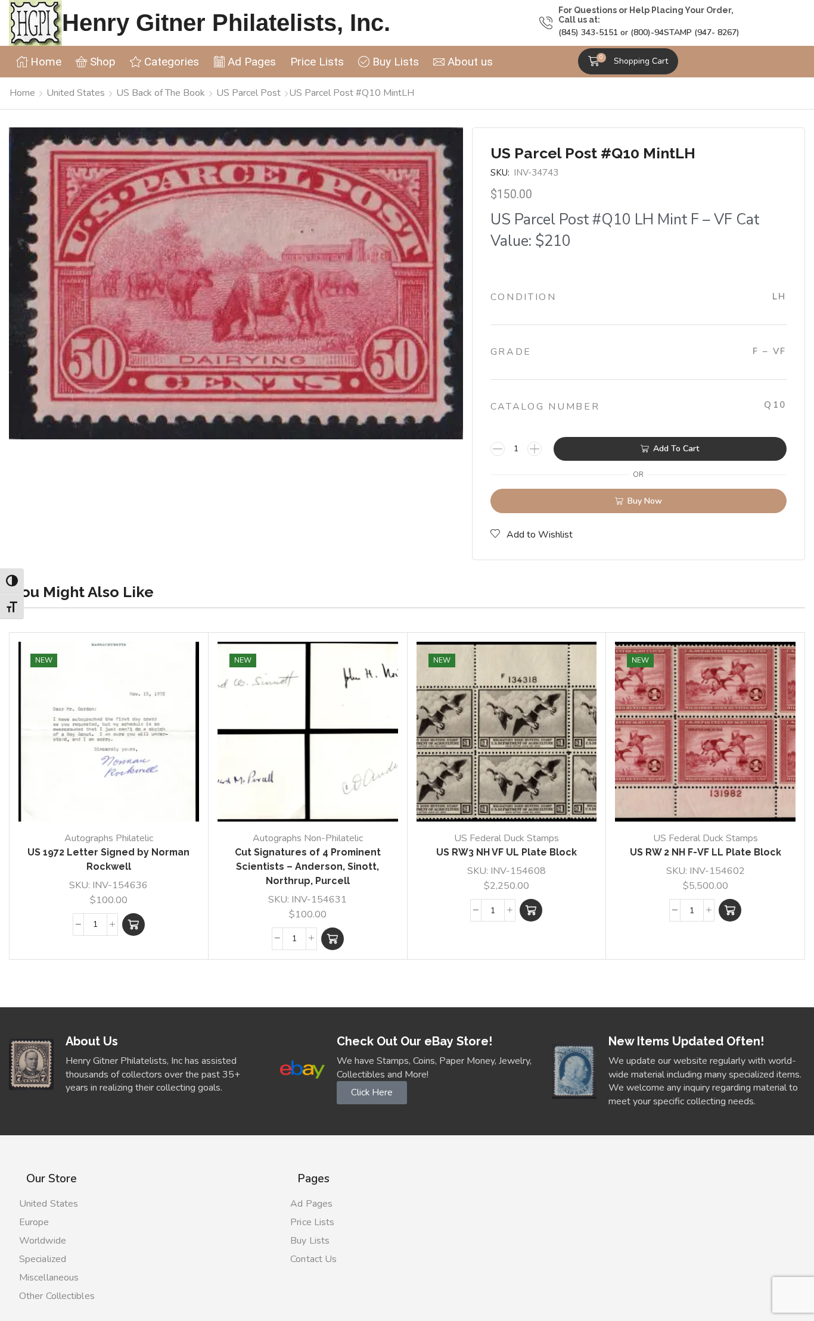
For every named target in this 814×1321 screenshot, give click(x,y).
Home (22, 92)
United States (75, 92)
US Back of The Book (160, 92)
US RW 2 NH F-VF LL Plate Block (705, 852)
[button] (628, 61)
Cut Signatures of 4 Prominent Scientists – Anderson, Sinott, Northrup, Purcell (308, 866)
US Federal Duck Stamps (506, 838)
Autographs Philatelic (108, 838)
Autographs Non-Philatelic (308, 838)
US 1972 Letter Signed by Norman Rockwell (108, 859)
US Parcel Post (248, 92)
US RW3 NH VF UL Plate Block (506, 852)
